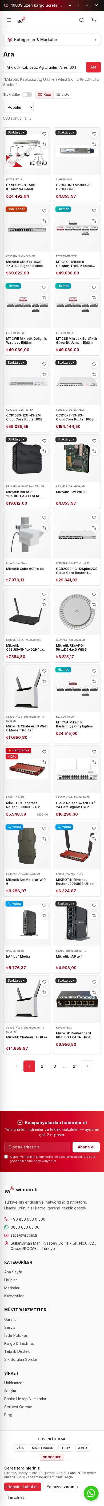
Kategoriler (14, 1296)
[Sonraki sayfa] (87, 1066)
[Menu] (9, 20)
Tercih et (15, 1497)
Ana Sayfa (13, 1272)
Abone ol (86, 1147)
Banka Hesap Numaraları (25, 1398)
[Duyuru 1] (70, 5)
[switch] (27, 94)
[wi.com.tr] (21, 20)
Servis (9, 1327)
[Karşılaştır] (44, 144)
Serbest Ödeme (18, 1406)
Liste (65, 94)
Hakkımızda (14, 1382)
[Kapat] (96, 5)
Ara (93, 67)
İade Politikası (16, 1335)
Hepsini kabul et (22, 1486)
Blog (8, 1414)
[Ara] (81, 20)
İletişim (10, 1390)
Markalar (11, 1288)
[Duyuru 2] (78, 5)
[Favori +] (44, 134)
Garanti (10, 1319)
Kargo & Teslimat (19, 1343)
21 (75, 1066)
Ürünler (10, 1280)
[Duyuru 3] (87, 5)
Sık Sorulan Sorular (21, 1359)
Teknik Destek (17, 1351)
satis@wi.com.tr (24, 1235)
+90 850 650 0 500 (28, 1219)
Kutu (47, 94)
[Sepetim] (94, 20)
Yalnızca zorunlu (62, 1486)
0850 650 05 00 (25, 1227)
